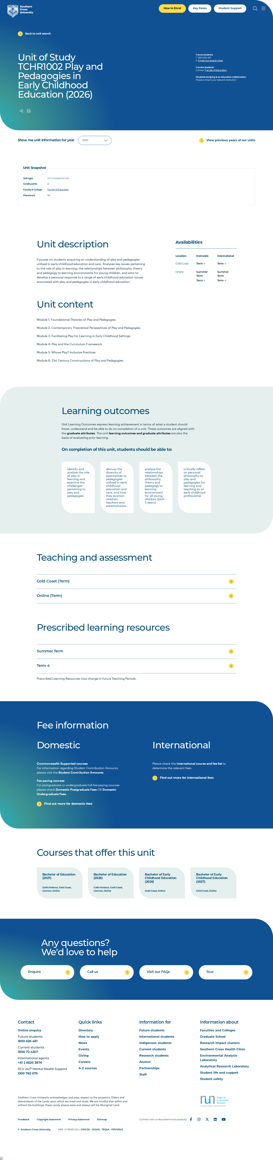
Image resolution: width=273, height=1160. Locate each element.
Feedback (23, 1120)
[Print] (28, 111)
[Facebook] (191, 1119)
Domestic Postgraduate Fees (76, 789)
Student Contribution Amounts (80, 772)
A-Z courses (88, 1068)
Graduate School (213, 1036)
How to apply (89, 1036)
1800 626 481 (28, 1041)
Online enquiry (29, 1030)
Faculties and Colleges (217, 1030)
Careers (85, 1062)
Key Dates (200, 8)
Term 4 (43, 666)
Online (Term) (49, 596)
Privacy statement (79, 1120)
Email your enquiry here (210, 61)
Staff (143, 1074)
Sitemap (102, 1120)
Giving (84, 1055)
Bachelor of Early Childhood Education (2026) (160, 878)
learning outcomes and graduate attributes (139, 433)
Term (199, 263)
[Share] (21, 111)
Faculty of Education (216, 70)
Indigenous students (155, 1043)
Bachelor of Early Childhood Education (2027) (212, 878)
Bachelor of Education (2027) (58, 876)
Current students (152, 1049)
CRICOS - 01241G (90, 1130)
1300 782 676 (28, 1073)
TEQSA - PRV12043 (112, 1130)
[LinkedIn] (215, 1119)
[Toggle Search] (255, 8)
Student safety (211, 1079)
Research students (154, 1055)
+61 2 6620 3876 (30, 1062)
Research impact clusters (220, 1043)
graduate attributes (81, 433)
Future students (152, 1030)
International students (156, 1036)
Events (84, 1049)
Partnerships (149, 1068)
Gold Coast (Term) (53, 581)
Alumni (145, 1062)
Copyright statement (49, 1120)
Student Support (230, 8)
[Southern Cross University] (20, 11)
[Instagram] (199, 1119)
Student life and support (219, 1072)
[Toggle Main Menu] (263, 8)
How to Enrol (172, 8)
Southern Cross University (36, 1130)
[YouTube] (224, 1119)
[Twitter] (207, 1119)
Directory (86, 1030)
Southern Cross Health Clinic (222, 1049)
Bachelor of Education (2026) (110, 876)
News (83, 1043)
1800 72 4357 (28, 1052)
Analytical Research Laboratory (224, 1066)
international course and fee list (199, 763)
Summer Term (50, 651)
